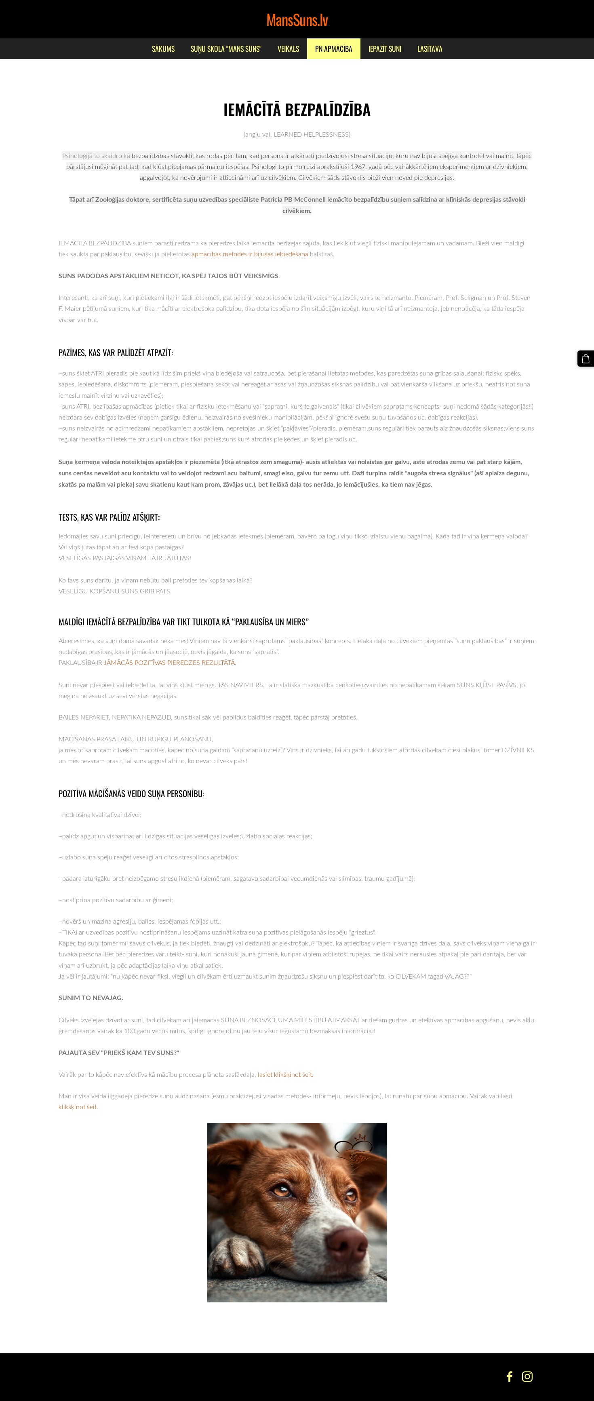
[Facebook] (509, 1376)
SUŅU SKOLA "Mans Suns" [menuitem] (226, 48)
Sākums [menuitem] (163, 48)
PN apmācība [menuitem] (333, 48)
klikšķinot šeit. (78, 1106)
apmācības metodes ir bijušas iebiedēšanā (250, 253)
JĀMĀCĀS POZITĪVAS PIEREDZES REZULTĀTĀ (169, 662)
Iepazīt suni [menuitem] (385, 48)
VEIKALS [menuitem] (288, 48)
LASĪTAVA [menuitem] (429, 48)
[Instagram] (527, 1376)
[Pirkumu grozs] (585, 358)
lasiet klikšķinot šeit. (285, 1074)
